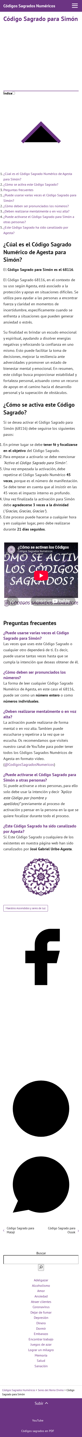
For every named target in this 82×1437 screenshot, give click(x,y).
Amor (41, 1291)
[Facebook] (41, 993)
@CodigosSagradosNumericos (29, 764)
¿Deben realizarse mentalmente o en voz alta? (36, 211)
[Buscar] (41, 1267)
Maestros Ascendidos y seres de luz (26, 908)
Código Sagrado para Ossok (61, 1230)
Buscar (41, 1253)
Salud (41, 1360)
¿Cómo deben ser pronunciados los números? (36, 206)
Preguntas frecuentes (18, 190)
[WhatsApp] (41, 1221)
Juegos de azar (41, 1344)
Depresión (41, 1317)
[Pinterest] (41, 1145)
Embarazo (41, 1334)
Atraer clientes (41, 1302)
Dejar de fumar (41, 1312)
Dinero (41, 1323)
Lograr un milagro (41, 1350)
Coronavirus (41, 1307)
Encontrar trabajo (41, 1339)
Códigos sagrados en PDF (37, 1431)
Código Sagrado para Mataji (20, 1230)
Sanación (41, 1366)
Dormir (41, 1328)
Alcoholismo (41, 1285)
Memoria (41, 1355)
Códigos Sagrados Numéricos (29, 6)
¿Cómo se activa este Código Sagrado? (30, 184)
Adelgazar (41, 1280)
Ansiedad (41, 1296)
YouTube (37, 1420)
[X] (41, 1069)
